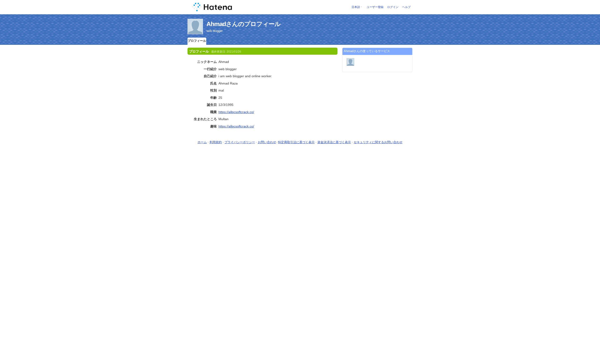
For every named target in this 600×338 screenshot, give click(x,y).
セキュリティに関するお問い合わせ (378, 142)
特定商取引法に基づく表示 (296, 142)
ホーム (202, 142)
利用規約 (216, 142)
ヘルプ (406, 7)
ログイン (392, 7)
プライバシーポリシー (240, 142)
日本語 (356, 7)
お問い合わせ (267, 142)
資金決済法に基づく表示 (334, 142)
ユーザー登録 (375, 7)
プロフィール (197, 40)
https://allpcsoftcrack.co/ (236, 112)
